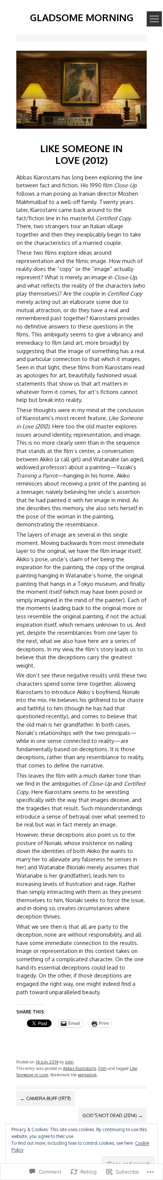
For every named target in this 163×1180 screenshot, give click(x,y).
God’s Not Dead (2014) (112, 1115)
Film (102, 1068)
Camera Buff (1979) (45, 1098)
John (69, 1062)
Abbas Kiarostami (79, 1068)
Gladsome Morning (81, 17)
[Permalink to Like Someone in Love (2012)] (81, 130)
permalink (87, 1074)
